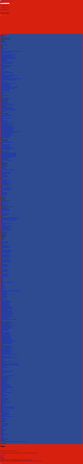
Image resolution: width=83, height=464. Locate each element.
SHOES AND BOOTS (3, 82)
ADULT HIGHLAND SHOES (5, 259)
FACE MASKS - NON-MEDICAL (5, 63)
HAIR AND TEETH (3, 415)
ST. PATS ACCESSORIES (4, 84)
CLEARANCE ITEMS (3, 48)
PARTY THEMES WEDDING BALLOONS (7, 132)
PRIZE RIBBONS (3, 382)
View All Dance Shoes (4, 242)
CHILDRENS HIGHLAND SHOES (5, 260)
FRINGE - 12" (2, 284)
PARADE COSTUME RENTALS (5, 188)
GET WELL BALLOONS (4, 124)
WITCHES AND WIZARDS (4, 372)
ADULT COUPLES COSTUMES (5, 172)
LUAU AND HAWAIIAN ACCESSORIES (6, 72)
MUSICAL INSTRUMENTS (4, 77)
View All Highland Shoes (4, 261)
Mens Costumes (3, 174)
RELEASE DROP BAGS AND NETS (6, 107)
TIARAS (1, 368)
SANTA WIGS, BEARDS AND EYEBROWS (7, 148)
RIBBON (1, 117)
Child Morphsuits (3, 193)
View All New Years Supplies (5, 160)
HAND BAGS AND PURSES (5, 66)
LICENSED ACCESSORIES (4, 71)
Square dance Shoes (4, 241)
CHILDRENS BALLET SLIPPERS (5, 246)
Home (1, 435)
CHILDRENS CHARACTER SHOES (6, 251)
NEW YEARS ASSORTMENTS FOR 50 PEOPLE (8, 156)
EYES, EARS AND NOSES (4, 412)
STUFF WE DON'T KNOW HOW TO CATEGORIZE (9, 87)
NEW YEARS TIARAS (3, 158)
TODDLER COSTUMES (4, 184)
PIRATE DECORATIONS (4, 318)
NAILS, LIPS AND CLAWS (4, 418)
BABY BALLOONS (3, 120)
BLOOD (1, 409)
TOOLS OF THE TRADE (4, 424)
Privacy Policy (3, 441)
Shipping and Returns (4, 439)
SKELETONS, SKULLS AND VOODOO (6, 83)
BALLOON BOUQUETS (4, 101)
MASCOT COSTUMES (4, 166)
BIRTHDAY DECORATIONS (5, 349)
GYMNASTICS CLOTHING (4, 273)
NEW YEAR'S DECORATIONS (5, 337)
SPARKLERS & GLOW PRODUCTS (6, 386)
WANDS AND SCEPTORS (4, 89)
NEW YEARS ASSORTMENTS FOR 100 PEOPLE (8, 154)
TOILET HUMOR (3, 388)
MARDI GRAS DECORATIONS (5, 336)
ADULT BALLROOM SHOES (5, 232)
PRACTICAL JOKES (3, 381)
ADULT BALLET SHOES (4, 245)
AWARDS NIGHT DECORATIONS (6, 301)
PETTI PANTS (2, 224)
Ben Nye (1, 428)
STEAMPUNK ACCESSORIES (5, 85)
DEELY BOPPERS (3, 60)
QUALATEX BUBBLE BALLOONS (5, 133)
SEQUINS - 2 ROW (3, 293)
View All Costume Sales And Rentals (7, 169)
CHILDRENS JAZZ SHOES (4, 265)
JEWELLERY (2, 69)
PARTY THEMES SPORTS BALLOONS (6, 130)
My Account (2, 455)
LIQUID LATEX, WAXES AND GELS (6, 416)
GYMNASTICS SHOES (4, 275)
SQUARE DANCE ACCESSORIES (6, 226)
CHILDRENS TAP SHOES (4, 270)
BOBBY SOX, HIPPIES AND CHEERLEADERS (7, 58)
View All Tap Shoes (3, 271)
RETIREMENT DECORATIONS (5, 351)
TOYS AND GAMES (3, 390)
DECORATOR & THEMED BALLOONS (6, 123)
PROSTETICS (2, 420)
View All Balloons (3, 111)
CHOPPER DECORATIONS (5, 303)
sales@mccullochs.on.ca (27, 459)
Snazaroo (2, 433)
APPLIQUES (2, 278)
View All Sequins (3, 297)
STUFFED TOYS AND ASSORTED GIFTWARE (8, 109)
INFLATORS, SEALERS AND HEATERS (6, 115)
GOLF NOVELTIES (3, 380)
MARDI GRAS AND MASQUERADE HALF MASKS (8, 75)
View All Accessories (4, 95)
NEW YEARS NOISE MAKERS (5, 157)
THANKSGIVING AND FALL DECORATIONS (7, 341)
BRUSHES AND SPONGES (4, 410)
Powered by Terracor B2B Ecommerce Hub (33, 461)
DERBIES (1, 360)
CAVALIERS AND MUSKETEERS (5, 356)
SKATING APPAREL (3, 208)
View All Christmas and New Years (6, 142)
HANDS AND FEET (3, 67)
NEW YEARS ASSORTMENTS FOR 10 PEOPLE (8, 152)
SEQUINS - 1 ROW (3, 291)
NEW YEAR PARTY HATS (4, 151)
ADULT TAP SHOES (3, 269)
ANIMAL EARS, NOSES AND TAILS (6, 52)
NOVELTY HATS (3, 366)
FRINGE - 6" (2, 287)
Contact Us (2, 438)
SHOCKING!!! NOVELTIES (4, 385)
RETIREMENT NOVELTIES (4, 384)
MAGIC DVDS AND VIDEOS (5, 402)
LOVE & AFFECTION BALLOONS (6, 126)
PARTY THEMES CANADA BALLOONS (6, 129)
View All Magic (3, 404)
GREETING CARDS (3, 42)
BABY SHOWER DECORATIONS (5, 346)
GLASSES (2, 64)
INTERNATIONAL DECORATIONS (6, 311)
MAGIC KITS (2, 403)
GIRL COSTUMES (3, 181)
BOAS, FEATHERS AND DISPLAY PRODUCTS (8, 57)
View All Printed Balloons (5, 137)
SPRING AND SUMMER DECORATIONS (7, 325)
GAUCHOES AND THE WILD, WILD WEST (7, 361)
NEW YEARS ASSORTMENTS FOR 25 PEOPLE (8, 155)
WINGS (1, 94)
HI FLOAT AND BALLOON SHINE (5, 103)
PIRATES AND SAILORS (4, 367)
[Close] (0, 15)
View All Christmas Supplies (5, 149)
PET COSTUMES (3, 168)
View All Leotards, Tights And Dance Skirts (8, 220)
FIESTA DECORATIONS (4, 305)
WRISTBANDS (2, 391)
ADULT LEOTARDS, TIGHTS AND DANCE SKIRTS (8, 217)
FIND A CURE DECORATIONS (5, 306)
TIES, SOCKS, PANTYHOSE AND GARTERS (7, 88)
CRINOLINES (2, 222)
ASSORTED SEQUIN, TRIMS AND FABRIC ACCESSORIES (10, 290)
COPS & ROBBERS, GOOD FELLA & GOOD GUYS (9, 357)
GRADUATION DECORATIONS (5, 350)
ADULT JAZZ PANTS (3, 212)
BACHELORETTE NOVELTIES (5, 378)
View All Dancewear (4, 202)
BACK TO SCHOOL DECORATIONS (6, 348)
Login (3, 6)
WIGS (1, 91)
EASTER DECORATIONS (4, 333)
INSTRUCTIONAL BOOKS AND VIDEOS (7, 105)
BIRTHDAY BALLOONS (4, 121)
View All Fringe (3, 288)
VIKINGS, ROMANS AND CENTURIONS (7, 370)
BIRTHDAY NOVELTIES (4, 379)
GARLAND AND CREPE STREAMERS (6, 307)
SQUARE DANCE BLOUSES (5, 227)
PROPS (1, 320)
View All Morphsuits (4, 194)
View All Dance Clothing (4, 210)
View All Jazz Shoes (4, 266)
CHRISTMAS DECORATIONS (5, 332)
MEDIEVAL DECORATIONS (5, 314)
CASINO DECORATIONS (4, 302)
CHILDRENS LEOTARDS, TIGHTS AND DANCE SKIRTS (9, 218)
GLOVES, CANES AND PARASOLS (6, 65)
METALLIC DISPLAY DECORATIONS (6, 315)
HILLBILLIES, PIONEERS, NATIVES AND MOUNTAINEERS (9, 364)
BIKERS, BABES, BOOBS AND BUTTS (6, 55)
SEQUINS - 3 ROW (3, 294)
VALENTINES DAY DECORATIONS (6, 342)
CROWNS (2, 358)
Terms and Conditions (10, 441)
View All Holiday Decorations (5, 343)
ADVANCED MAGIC (3, 394)
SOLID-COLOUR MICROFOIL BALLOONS (7, 108)
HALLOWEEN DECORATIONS (5, 335)
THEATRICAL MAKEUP (4, 423)
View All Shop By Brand (4, 434)
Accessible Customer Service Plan (20, 441)
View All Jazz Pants (3, 215)
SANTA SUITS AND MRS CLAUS (5, 146)
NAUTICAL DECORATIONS (5, 317)
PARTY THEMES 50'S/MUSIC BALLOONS (7, 127)
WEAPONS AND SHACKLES (5, 90)
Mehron (1, 432)
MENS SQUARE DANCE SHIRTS (5, 223)
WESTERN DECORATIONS (5, 329)
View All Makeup (3, 426)
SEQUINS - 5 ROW (3, 296)
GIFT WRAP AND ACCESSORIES (6, 308)
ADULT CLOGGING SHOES (5, 254)
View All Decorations (4, 330)
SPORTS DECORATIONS (4, 324)
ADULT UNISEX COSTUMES (5, 173)
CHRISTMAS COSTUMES (4, 145)
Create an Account (6, 7)
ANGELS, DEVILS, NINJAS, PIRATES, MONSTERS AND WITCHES (11, 51)
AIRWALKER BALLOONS (4, 99)
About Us (2, 436)
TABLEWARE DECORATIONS (5, 326)
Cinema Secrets (3, 429)
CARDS (1, 397)
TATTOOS (2, 422)
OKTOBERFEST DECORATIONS (5, 338)
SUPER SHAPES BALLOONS (5, 136)
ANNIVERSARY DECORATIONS (5, 345)
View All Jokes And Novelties (5, 392)
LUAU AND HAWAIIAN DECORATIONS (7, 313)
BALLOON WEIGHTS (3, 102)
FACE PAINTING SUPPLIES (5, 414)
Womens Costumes (4, 175)
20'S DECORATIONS (4, 300)
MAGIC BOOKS (3, 400)
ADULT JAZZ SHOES (3, 264)
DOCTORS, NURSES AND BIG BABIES (6, 61)
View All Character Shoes (5, 252)
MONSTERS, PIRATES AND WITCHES (6, 76)
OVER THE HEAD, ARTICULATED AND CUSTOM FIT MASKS (10, 78)
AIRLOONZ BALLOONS (4, 97)
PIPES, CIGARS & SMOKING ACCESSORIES (7, 79)
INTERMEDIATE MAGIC (4, 398)
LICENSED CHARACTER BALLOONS (6, 125)
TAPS (1, 240)
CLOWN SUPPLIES (3, 59)
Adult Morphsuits (3, 192)
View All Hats (2, 373)
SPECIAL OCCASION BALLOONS (6, 135)
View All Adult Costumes (4, 176)
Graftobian (2, 430)
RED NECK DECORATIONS (5, 321)
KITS (1, 70)
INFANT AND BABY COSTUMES (5, 182)
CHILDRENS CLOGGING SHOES (5, 255)
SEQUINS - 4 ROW (3, 295)
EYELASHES (2, 411)
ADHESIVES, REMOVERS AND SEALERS (7, 406)
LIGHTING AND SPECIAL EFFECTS (6, 312)
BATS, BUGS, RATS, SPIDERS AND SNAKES (7, 54)
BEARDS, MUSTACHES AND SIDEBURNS (7, 408)
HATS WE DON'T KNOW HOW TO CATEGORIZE (8, 363)
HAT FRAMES (2, 362)
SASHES (1, 81)
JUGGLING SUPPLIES (4, 399)
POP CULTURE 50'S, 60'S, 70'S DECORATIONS (8, 319)
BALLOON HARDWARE (4, 113)
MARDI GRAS (2, 73)
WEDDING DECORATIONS (5, 352)
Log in (1, 456)
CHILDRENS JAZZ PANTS (4, 214)
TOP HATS (2, 369)
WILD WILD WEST (3, 93)
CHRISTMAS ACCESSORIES (5, 144)
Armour (1, 53)
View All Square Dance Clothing (6, 229)
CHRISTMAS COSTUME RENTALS (6, 187)
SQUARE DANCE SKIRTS (4, 228)
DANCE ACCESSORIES (4, 204)
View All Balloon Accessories (5, 118)
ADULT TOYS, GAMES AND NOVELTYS (7, 375)
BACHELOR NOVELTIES (4, 376)
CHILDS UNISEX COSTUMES (5, 180)
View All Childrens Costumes (5, 185)
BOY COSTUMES (3, 179)
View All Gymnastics (4, 276)
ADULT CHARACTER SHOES (5, 249)
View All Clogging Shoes (4, 257)
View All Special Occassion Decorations (7, 354)
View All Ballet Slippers (4, 247)
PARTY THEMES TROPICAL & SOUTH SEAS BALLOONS (10, 131)
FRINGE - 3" (2, 285)
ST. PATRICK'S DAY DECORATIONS (6, 339)
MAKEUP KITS (2, 417)
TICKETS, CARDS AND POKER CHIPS (6, 387)
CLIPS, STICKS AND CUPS (4, 114)
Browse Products (3, 34)
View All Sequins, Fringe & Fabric (6, 282)
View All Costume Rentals (5, 190)
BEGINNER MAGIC (3, 396)
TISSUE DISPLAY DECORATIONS (6, 327)
